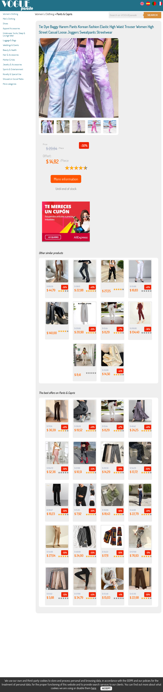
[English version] (142, 4)
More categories (9, 83)
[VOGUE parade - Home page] (17, 10)
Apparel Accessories (11, 28)
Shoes (5, 23)
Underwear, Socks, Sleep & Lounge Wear (14, 34)
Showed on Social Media (13, 78)
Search (152, 15)
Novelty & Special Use (12, 74)
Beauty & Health (10, 49)
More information (66, 179)
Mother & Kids (9, 59)
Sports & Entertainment (13, 69)
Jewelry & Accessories (12, 64)
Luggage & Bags (9, 40)
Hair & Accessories (11, 54)
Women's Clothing (10, 13)
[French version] (160, 4)
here (93, 688)
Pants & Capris (64, 14)
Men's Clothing (9, 18)
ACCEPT (106, 688)
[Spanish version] (148, 4)
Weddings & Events (11, 45)
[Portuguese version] (154, 4)
